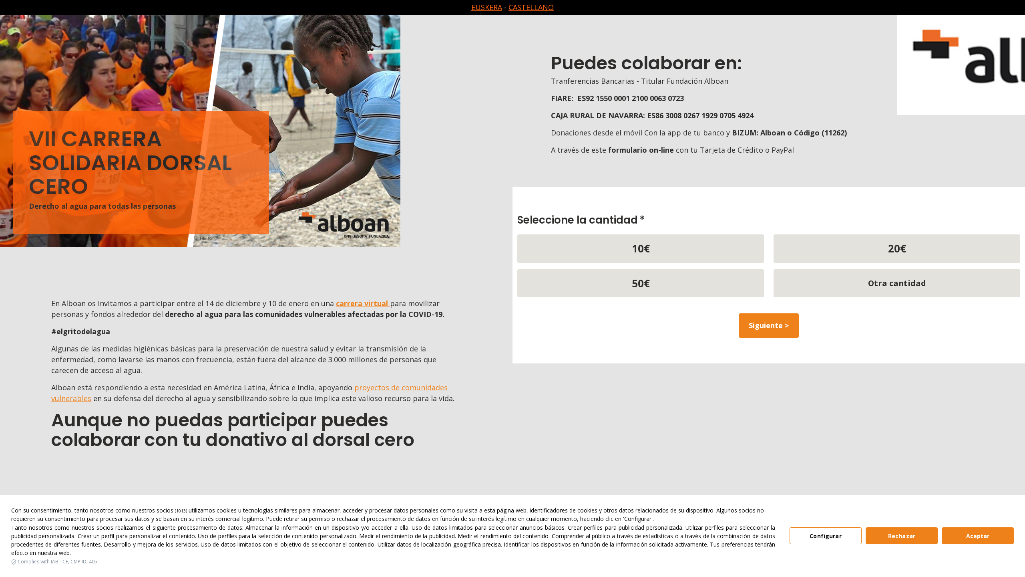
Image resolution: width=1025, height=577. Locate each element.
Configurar (825, 536)
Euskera (486, 7)
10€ (641, 248)
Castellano (531, 7)
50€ (641, 283)
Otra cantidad (897, 283)
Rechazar (901, 536)
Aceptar (978, 536)
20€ (897, 248)
